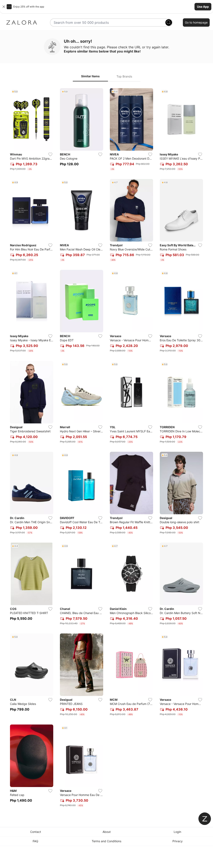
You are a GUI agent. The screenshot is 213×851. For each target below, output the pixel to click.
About (107, 831)
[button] (106, 6)
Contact (35, 831)
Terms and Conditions (106, 841)
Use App (203, 6)
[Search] (168, 22)
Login (177, 831)
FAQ (35, 841)
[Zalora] (21, 22)
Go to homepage (196, 22)
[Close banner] (4, 7)
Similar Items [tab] (90, 76)
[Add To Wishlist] (50, 154)
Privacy (177, 841)
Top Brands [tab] (124, 76)
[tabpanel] (106, 448)
